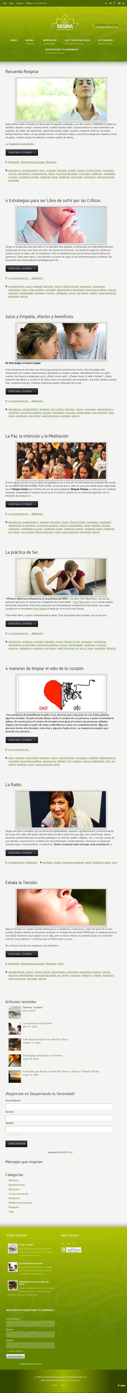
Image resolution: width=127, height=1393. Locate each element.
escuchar (13, 293)
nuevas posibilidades (93, 761)
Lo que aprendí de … (20, 1193)
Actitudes (13, 1180)
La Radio (13, 784)
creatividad (14, 289)
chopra (81, 170)
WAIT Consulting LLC (70, 1380)
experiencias (49, 761)
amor (42, 170)
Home (54, 1385)
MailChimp (66, 1152)
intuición (50, 293)
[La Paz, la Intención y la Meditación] (61, 461)
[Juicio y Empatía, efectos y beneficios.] (61, 341)
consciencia (98, 286)
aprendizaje (32, 757)
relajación (87, 975)
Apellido (9, 1123)
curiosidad (50, 289)
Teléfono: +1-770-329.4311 (36, 3)
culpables (93, 757)
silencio (24, 296)
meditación (97, 173)
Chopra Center (93, 170)
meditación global (53, 528)
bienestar (62, 170)
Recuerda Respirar (22, 71)
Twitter (109, 3)
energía (12, 173)
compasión (108, 170)
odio (108, 761)
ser (77, 648)
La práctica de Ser (21, 552)
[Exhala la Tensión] (61, 907)
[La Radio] (61, 809)
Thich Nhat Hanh (81, 602)
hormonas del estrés (67, 173)
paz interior (77, 177)
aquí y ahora (57, 409)
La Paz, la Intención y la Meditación (36, 436)
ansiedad (51, 170)
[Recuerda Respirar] (61, 99)
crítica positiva (36, 289)
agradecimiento (30, 170)
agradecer (27, 641)
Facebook (75, 1243)
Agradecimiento (16, 862)
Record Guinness (44, 532)
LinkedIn (122, 3)
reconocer (75, 975)
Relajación (51, 162)
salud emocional (105, 177)
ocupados (38, 648)
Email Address (13, 1100)
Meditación (14, 162)
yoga (114, 862)
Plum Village (39, 608)
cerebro (72, 170)
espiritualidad (26, 293)
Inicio (5, 3)
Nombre (9, 1111)
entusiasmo (24, 173)
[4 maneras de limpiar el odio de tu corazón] (61, 693)
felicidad (96, 525)
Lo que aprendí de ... (19, 278)
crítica (24, 289)
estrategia (39, 293)
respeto (94, 293)
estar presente (99, 412)
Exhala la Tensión (21, 882)
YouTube (118, 3)
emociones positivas (95, 289)
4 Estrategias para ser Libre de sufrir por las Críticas (53, 200)
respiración (90, 177)
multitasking (25, 648)
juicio (111, 412)
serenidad (13, 180)
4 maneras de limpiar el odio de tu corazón (44, 668)
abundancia (14, 170)
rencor (31, 764)
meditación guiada (28, 177)
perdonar (21, 764)
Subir (122, 1385)
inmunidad (84, 173)
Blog (11, 3)
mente (72, 293)
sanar (57, 764)
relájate (97, 975)
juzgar (11, 415)
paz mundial (27, 532)
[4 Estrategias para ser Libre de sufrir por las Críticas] (61, 225)
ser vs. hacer (86, 648)
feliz (69, 761)
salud (58, 532)
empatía (47, 412)
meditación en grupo (32, 528)
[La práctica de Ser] (61, 577)
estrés (51, 173)
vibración (111, 648)
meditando (64, 177)
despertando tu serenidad (70, 289)
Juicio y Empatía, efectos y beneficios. (39, 316)
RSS (105, 3)
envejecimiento (39, 173)
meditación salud (48, 177)
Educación (14, 1189)
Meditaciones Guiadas (32, 162)
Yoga (60, 963)
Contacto (19, 3)
